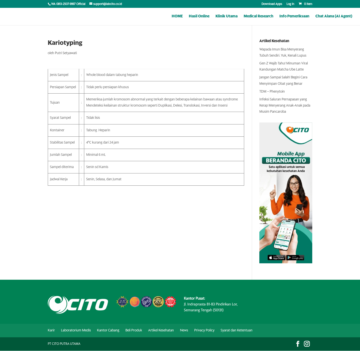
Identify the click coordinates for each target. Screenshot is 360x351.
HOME (177, 16)
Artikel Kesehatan (161, 330)
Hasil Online (199, 16)
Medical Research (258, 16)
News (184, 330)
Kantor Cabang (108, 330)
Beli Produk (133, 330)
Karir (51, 330)
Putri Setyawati (66, 53)
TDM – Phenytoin (272, 91)
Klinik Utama (227, 16)
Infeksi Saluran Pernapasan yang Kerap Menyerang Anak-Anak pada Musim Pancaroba (284, 105)
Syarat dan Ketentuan (236, 330)
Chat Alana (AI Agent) (333, 16)
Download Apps (272, 4)
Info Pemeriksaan (294, 16)
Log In (290, 4)
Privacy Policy (204, 330)
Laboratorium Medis (76, 330)
